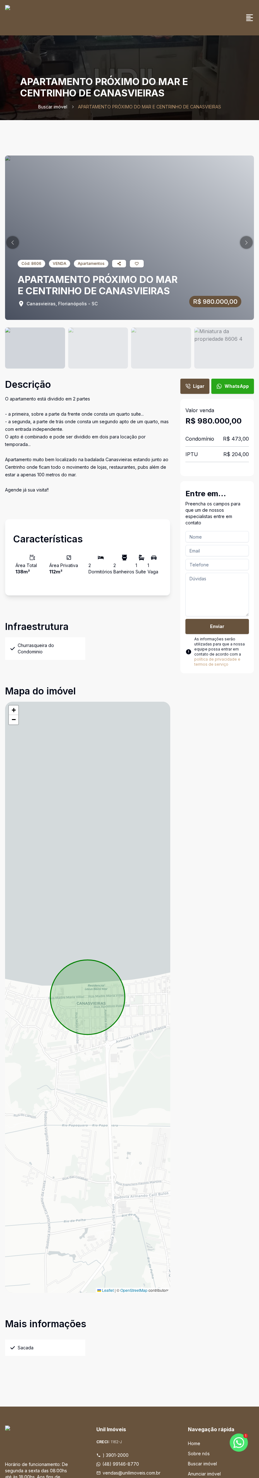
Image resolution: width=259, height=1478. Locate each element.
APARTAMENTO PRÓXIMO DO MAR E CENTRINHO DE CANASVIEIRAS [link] (149, 106)
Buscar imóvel (52, 106)
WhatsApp (237, 386)
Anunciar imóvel (204, 1473)
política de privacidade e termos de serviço (217, 662)
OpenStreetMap (134, 1290)
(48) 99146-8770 (120, 1464)
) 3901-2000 (116, 1455)
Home (194, 1443)
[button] (12, 242)
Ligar (198, 386)
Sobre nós (199, 1453)
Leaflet (107, 1290)
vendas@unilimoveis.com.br (131, 1472)
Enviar (217, 626)
